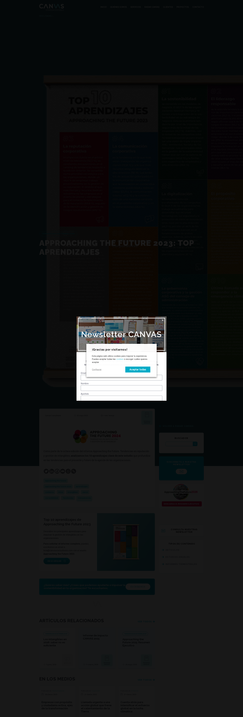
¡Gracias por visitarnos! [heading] (109, 349)
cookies (119, 359)
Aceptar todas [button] (138, 369)
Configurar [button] (97, 369)
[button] (163, 320)
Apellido (85, 394)
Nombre (85, 383)
